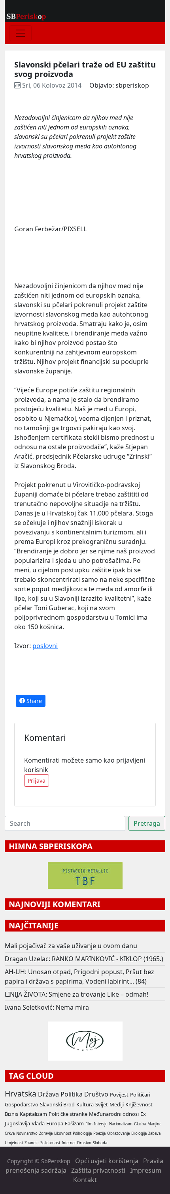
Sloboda (100, 1142)
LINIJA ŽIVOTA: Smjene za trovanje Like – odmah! (76, 994)
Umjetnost (14, 1142)
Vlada (38, 1123)
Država (48, 1094)
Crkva (10, 1133)
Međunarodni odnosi (114, 1113)
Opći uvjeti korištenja (106, 1161)
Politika (71, 1094)
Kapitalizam (33, 1113)
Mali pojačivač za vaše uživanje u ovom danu (71, 945)
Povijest (119, 1094)
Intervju (101, 1124)
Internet (69, 1142)
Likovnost (62, 1133)
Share (33, 701)
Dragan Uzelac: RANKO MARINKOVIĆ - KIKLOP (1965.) (84, 958)
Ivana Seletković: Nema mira (47, 1007)
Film (89, 1124)
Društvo (96, 1094)
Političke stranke (68, 1113)
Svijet (101, 1104)
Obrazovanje (118, 1133)
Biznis (11, 1113)
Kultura (85, 1104)
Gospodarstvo (21, 1104)
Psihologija (82, 1133)
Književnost (139, 1104)
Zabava (154, 1133)
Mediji (117, 1104)
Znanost (32, 1142)
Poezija (99, 1133)
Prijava (36, 780)
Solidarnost (50, 1142)
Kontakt (85, 1179)
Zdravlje (46, 1133)
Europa (54, 1123)
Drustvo (84, 1142)
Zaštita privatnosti (98, 1170)
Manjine (154, 1124)
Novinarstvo (27, 1133)
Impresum (145, 1170)
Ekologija (139, 1133)
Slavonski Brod (57, 1104)
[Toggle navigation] (20, 33)
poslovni (45, 645)
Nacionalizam (120, 1124)
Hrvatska (20, 1093)
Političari (140, 1094)
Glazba (140, 1124)
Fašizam (74, 1123)
